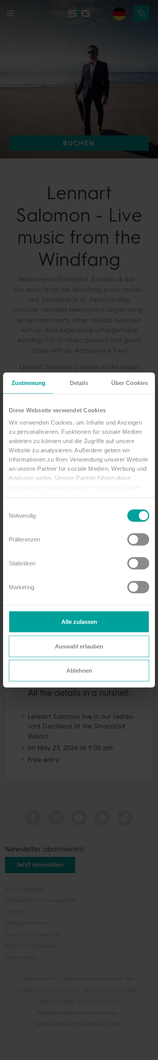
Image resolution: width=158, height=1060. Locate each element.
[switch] (134, 539)
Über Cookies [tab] (129, 383)
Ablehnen (79, 670)
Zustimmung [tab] (29, 383)
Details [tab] (79, 383)
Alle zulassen (79, 621)
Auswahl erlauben (79, 646)
